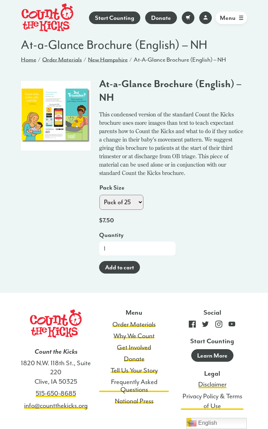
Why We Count (134, 336)
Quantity (111, 235)
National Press (134, 401)
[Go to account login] (205, 18)
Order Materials (62, 59)
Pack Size (112, 187)
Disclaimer (212, 384)
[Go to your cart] (188, 18)
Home (28, 59)
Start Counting (114, 18)
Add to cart (119, 267)
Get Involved (134, 347)
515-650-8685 (56, 393)
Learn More (212, 355)
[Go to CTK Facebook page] (192, 326)
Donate (161, 18)
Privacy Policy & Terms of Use (212, 401)
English (207, 423)
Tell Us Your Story (134, 370)
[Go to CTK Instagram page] (218, 326)
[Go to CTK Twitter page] (205, 326)
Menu (228, 18)
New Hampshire (108, 59)
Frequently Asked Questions (134, 385)
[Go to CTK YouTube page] (232, 326)
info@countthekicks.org (56, 405)
